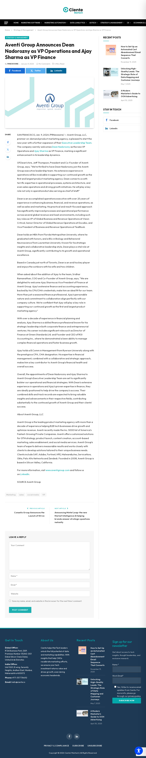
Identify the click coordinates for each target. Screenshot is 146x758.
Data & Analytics (77, 23)
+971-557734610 (19, 677)
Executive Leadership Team (77, 142)
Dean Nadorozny (61, 146)
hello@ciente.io (18, 682)
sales (21, 494)
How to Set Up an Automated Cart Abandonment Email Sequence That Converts (131, 52)
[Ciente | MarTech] (73, 9)
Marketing (11, 494)
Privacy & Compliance (56, 746)
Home (16, 23)
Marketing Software (30, 23)
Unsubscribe (95, 746)
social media (33, 494)
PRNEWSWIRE (12, 64)
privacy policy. (134, 696)
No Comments (44, 64)
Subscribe (78, 746)
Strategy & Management (111, 23)
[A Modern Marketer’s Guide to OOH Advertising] (110, 94)
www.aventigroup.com (58, 470)
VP (43, 494)
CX (128, 23)
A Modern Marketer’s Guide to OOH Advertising (130, 93)
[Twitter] (8, 149)
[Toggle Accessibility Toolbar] (138, 750)
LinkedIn (24, 474)
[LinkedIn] (8, 157)
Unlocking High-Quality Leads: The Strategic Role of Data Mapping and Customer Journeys (130, 74)
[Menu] (6, 23)
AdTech (92, 23)
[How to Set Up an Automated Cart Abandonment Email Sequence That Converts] (110, 50)
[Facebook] (8, 142)
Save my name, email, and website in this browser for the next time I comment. (47, 601)
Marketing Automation (55, 23)
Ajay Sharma (41, 150)
